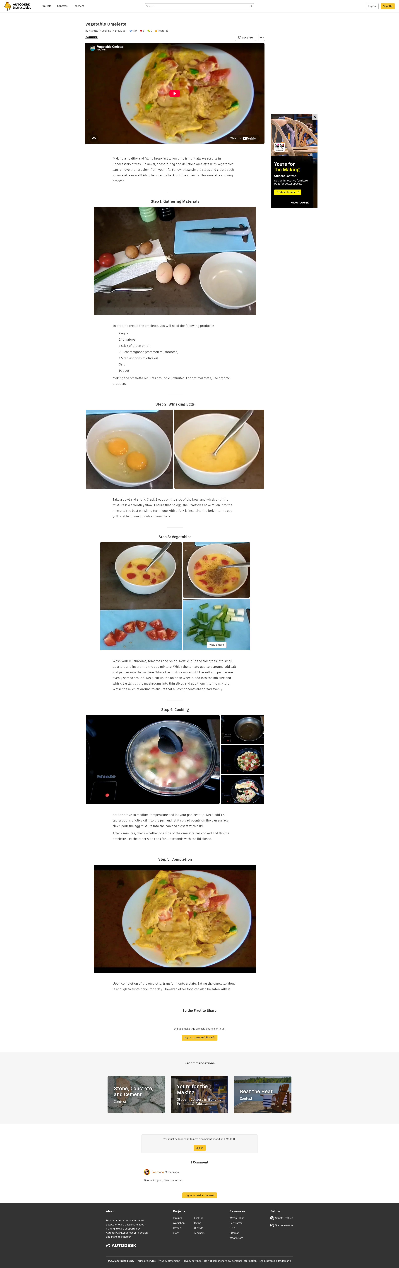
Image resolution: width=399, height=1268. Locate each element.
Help (232, 1228)
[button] (262, 38)
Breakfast (120, 30)
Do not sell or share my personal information (230, 1261)
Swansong (157, 1172)
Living (197, 1223)
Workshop (179, 1223)
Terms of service (146, 1261)
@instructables (284, 1218)
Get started (236, 1223)
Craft (176, 1233)
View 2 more (216, 645)
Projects (46, 6)
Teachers (78, 6)
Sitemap (234, 1233)
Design (177, 1228)
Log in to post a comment (200, 1195)
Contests (62, 6)
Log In (372, 6)
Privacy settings (192, 1261)
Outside (198, 1228)
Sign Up (387, 6)
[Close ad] (314, 117)
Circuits (177, 1218)
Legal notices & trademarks (275, 1261)
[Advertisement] (294, 161)
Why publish (237, 1218)
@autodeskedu (284, 1225)
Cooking (106, 30)
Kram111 (93, 30)
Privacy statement (169, 1261)
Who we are (236, 1238)
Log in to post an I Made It (199, 1037)
